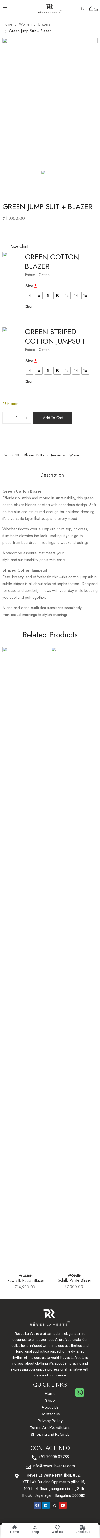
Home (14, 1532)
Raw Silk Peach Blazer (25, 1280)
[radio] (29, 295)
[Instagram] (54, 1505)
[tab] (52, 475)
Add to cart (53, 417)
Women (75, 455)
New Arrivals (58, 455)
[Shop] (35, 1527)
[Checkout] (83, 1527)
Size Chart (19, 246)
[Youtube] (63, 1505)
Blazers (29, 455)
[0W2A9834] (11, 336)
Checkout (82, 1532)
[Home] (14, 1527)
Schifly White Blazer (74, 1280)
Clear (28, 306)
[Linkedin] (46, 1505)
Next (94, 971)
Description (52, 475)
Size (31, 286)
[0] (91, 8)
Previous (6, 971)
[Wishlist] (57, 1527)
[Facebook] (37, 1505)
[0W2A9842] (11, 261)
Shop (35, 1532)
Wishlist (57, 1532)
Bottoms (42, 455)
